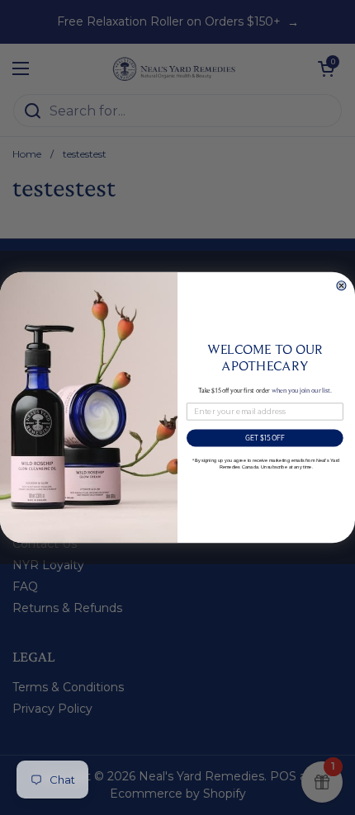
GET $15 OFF (265, 438)
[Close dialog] (341, 285)
